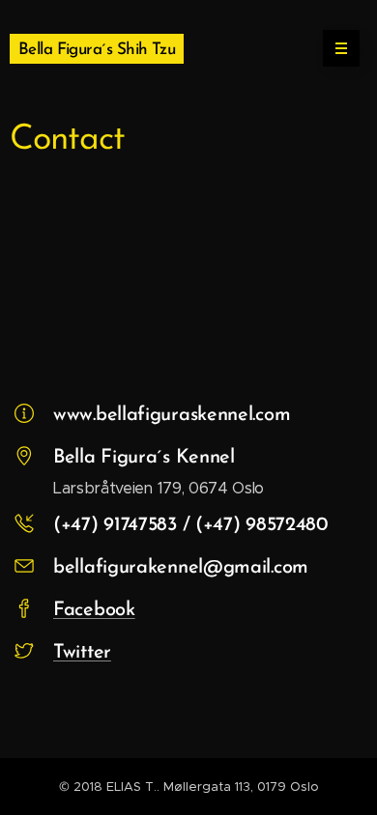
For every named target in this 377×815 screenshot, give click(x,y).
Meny (341, 48)
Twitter (82, 652)
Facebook (94, 610)
